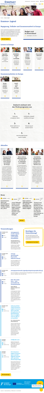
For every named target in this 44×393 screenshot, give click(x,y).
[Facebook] (43, 1)
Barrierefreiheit (18, 390)
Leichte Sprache (33, 1)
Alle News (21, 220)
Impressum (2, 390)
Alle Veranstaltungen (5, 374)
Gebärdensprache (27, 1)
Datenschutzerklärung (7, 390)
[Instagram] (41, 1)
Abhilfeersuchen (13, 390)
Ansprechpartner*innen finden (32, 242)
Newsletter (37, 1)
